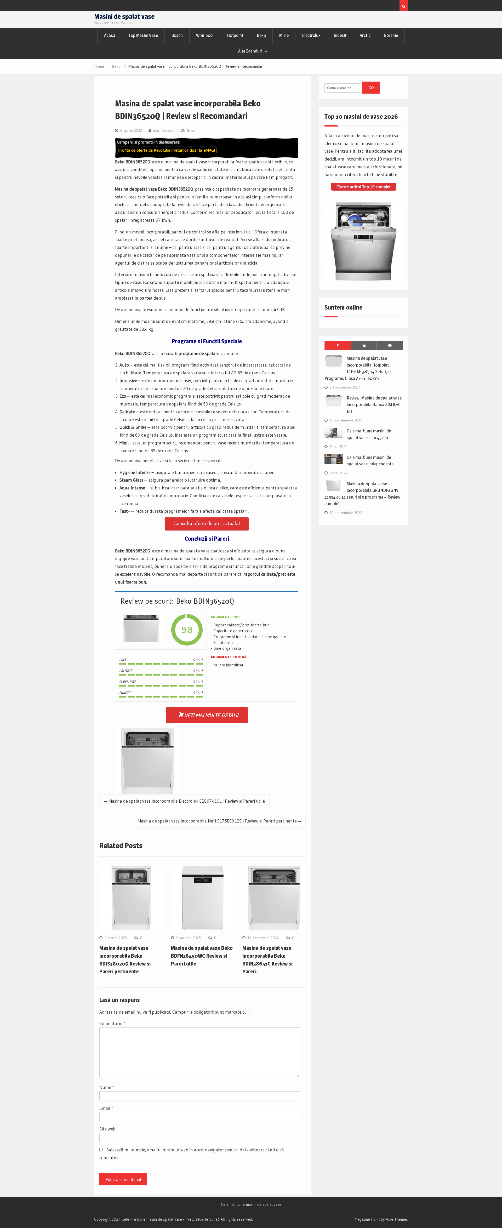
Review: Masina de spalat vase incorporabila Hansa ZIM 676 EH (374, 404)
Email (106, 1108)
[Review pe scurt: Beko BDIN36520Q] (141, 630)
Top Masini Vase (143, 35)
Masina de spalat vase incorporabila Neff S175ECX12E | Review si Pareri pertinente (217, 821)
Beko (261, 35)
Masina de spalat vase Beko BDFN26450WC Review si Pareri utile (202, 956)
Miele (284, 35)
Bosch (177, 35)
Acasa (109, 35)
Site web (107, 1129)
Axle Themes (397, 1219)
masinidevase (164, 130)
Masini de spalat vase (124, 16)
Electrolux (311, 35)
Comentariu (112, 1023)
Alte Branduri (250, 51)
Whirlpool (205, 35)
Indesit (340, 35)
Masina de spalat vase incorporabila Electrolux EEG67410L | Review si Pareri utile (187, 801)
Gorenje (391, 35)
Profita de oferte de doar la (166, 150)
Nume (106, 1087)
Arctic (365, 35)
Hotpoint (235, 35)
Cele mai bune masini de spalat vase (251, 1204)
